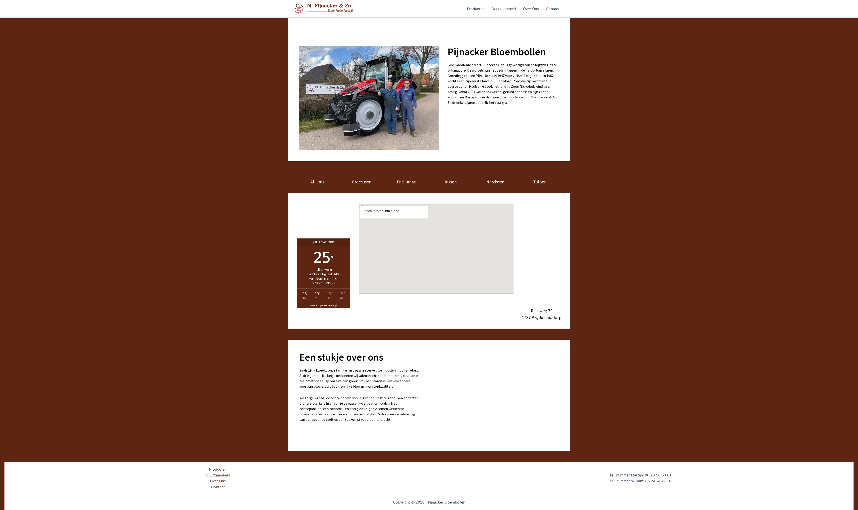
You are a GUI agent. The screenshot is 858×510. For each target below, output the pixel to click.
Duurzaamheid (504, 8)
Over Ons (531, 8)
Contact (552, 8)
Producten (475, 8)
